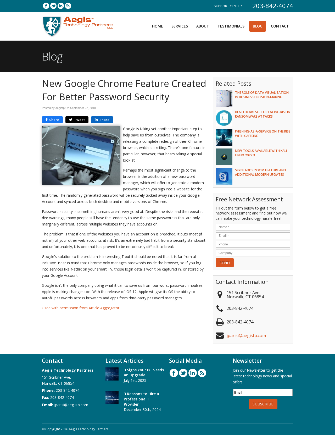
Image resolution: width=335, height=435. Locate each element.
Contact (280, 26)
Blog (258, 26)
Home (157, 26)
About (202, 26)
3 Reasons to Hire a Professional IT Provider (141, 398)
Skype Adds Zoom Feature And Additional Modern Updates (260, 172)
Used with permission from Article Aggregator (80, 307)
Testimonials (230, 26)
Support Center (228, 6)
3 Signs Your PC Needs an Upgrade (144, 372)
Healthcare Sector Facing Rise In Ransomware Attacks (262, 114)
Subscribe (263, 403)
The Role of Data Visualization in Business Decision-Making (262, 94)
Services (179, 26)
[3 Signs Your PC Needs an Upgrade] (112, 374)
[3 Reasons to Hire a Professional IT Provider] (112, 398)
